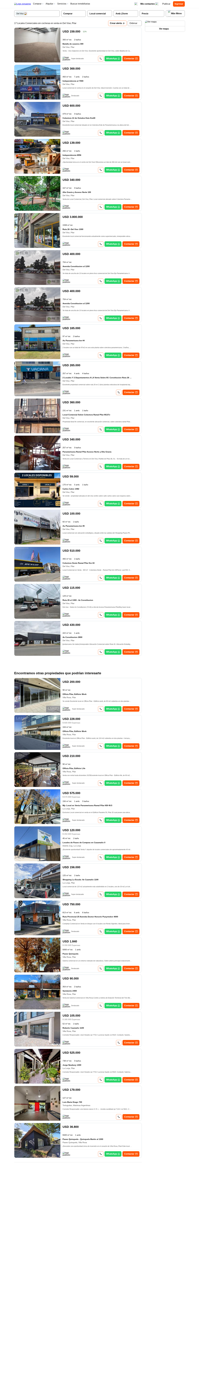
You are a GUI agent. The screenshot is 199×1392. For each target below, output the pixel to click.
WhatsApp (111, 58)
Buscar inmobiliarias (80, 4)
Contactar (129, 58)
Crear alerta (116, 23)
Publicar (166, 4)
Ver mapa (164, 29)
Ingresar (179, 4)
